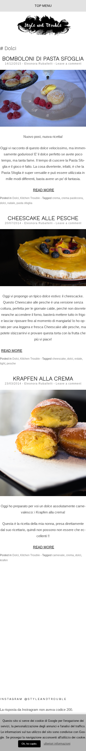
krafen (4, 560)
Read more (43, 190)
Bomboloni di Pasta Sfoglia (43, 58)
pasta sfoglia (24, 203)
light (2, 363)
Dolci (15, 198)
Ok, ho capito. (29, 743)
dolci (3, 203)
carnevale (58, 555)
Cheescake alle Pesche (43, 218)
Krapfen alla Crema (43, 378)
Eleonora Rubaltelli (38, 63)
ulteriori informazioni (57, 743)
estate (78, 358)
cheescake (59, 358)
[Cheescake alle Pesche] (43, 257)
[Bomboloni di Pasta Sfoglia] (43, 98)
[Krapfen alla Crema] (43, 443)
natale (11, 203)
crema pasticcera (72, 198)
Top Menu (43, 6)
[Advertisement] (43, 650)
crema (56, 198)
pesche (11, 363)
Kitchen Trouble (30, 198)
